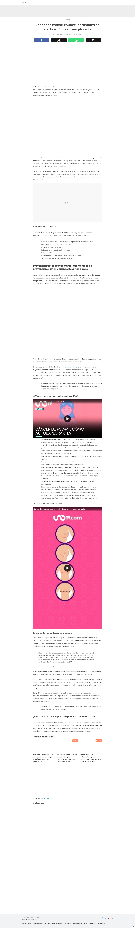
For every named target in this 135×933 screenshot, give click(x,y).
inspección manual (67, 367)
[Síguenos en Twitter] (105, 918)
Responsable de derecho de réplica (59, 923)
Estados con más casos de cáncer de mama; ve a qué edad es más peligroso (43, 758)
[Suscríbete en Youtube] (108, 918)
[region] (67, 11)
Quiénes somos (77, 923)
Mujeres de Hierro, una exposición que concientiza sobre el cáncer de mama (67, 758)
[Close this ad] (133, 926)
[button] (24, 2)
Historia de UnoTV (90, 923)
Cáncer (42, 798)
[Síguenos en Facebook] (102, 918)
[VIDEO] (67, 751)
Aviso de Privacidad (40, 923)
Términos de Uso (27, 923)
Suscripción (101, 923)
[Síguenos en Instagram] (111, 918)
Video (48, 798)
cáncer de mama (69, 87)
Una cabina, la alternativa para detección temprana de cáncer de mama (90, 758)
